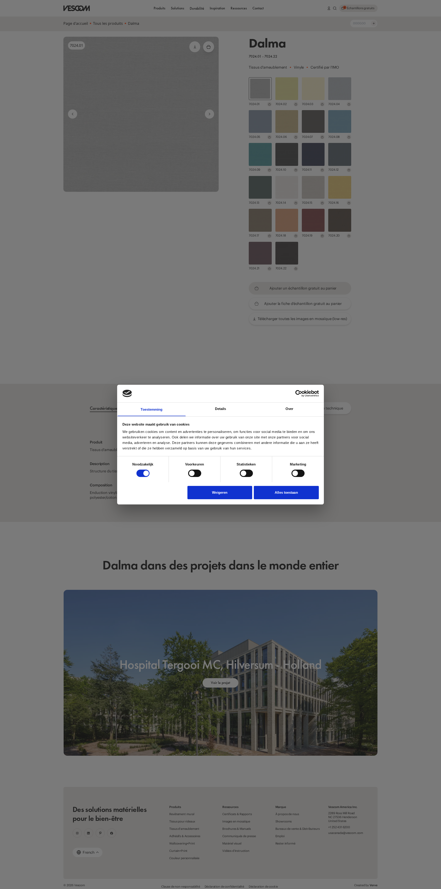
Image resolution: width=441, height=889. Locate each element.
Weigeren (219, 492)
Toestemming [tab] (151, 409)
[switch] (194, 473)
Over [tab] (289, 408)
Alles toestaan (286, 492)
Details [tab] (220, 408)
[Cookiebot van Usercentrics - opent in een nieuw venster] (299, 393)
